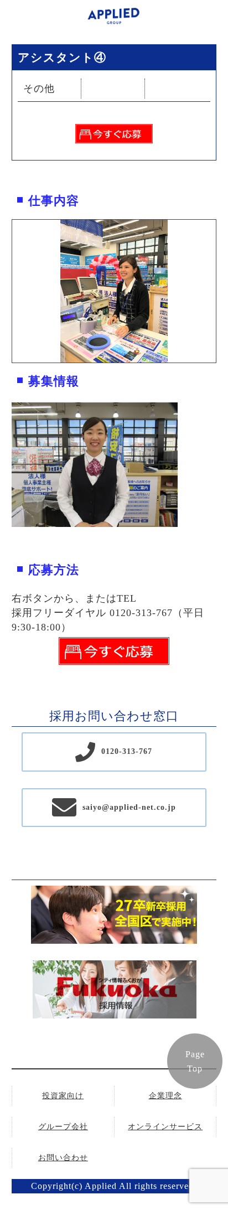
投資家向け (63, 1096)
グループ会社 (63, 1127)
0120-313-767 (126, 751)
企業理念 (165, 1096)
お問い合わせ (63, 1158)
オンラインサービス (165, 1127)
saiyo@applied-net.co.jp (129, 807)
